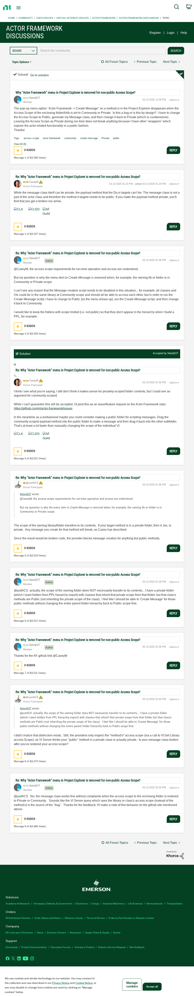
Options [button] (173, 100)
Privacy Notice (61, 983)
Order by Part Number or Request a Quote (131, 918)
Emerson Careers (56, 932)
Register (155, 32)
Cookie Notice (84, 983)
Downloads (11, 947)
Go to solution (39, 75)
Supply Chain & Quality (97, 932)
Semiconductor (154, 903)
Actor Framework (104, 18)
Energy (95, 903)
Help (184, 32)
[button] (18, 150)
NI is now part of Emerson (19, 932)
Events (116, 932)
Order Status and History (47, 918)
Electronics (82, 903)
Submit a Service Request (112, 947)
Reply (173, 150)
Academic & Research (18, 903)
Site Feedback (137, 947)
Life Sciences (135, 903)
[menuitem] (177, 8)
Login (170, 32)
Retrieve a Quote (74, 918)
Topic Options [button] (20, 62)
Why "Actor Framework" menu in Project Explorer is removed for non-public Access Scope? (75, 92)
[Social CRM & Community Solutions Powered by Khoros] (175, 854)
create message (89, 138)
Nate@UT (172, 353)
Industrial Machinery (113, 903)
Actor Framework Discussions (139, 18)
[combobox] (101, 50)
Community (25, 18)
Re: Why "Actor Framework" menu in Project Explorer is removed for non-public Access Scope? (78, 177)
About (40, 932)
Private (105, 138)
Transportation (174, 903)
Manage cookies (132, 984)
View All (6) (20, 144)
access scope (31, 138)
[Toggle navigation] (25, 8)
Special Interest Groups (72, 18)
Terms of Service (96, 918)
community (70, 138)
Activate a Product (84, 947)
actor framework (51, 138)
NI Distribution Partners (18, 918)
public (116, 138)
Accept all (152, 986)
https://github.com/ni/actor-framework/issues (43, 408)
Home (11, 18)
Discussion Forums (61, 947)
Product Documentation (34, 947)
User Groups (44, 18)
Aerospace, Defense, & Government (53, 903)
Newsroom (75, 932)
